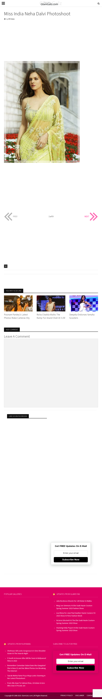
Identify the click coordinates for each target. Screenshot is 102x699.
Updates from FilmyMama (19, 644)
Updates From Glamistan (68, 594)
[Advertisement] (51, 42)
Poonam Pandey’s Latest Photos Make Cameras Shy (17, 316)
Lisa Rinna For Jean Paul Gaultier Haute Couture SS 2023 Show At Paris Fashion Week (75, 614)
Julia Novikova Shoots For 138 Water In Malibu (74, 601)
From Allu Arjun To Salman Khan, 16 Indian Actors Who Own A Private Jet (26, 684)
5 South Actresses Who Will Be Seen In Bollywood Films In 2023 (26, 659)
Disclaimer (79, 695)
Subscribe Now (70, 559)
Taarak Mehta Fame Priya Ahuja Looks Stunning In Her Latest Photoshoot (26, 676)
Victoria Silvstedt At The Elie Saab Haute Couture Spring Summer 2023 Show (75, 621)
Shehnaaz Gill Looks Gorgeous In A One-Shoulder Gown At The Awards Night (26, 652)
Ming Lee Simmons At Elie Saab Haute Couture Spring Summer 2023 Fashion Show (74, 606)
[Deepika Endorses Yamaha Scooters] (83, 303)
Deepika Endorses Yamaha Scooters (81, 316)
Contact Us (91, 695)
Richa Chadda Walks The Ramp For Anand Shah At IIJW (51, 316)
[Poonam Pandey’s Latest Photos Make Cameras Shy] (18, 303)
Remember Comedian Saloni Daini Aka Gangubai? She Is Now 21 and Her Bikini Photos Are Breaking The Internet (26, 668)
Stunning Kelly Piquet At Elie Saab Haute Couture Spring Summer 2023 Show (75, 629)
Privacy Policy (67, 695)
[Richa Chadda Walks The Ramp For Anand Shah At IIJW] (51, 303)
